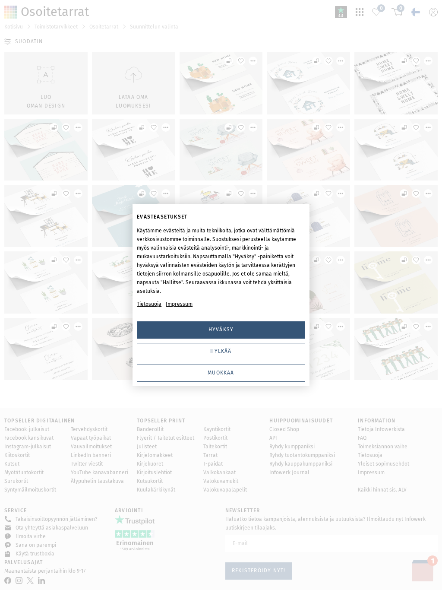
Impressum (179, 304)
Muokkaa (221, 373)
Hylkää (220, 351)
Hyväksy (221, 330)
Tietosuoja (149, 304)
